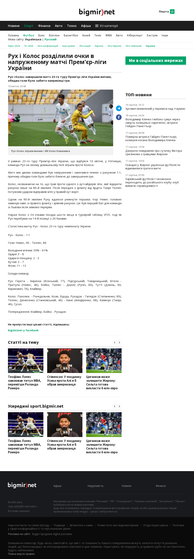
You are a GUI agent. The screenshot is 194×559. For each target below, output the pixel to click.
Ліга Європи (114, 46)
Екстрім (152, 35)
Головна (13, 35)
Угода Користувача (155, 525)
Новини (14, 26)
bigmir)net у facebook (23, 330)
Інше (165, 35)
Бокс (41, 35)
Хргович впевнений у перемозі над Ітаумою (155, 108)
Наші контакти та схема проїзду (28, 525)
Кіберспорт (135, 35)
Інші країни (68, 46)
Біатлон (54, 35)
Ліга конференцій (47, 46)
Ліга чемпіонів (133, 46)
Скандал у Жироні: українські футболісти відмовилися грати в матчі (152, 166)
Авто (59, 26)
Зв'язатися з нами (81, 525)
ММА (109, 35)
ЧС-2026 (28, 46)
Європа (99, 46)
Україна (150, 46)
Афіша (86, 26)
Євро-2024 (14, 46)
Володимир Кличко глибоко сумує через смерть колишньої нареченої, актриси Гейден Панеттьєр (152, 122)
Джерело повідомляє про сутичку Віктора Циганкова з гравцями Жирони (153, 152)
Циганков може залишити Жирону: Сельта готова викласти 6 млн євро (102, 382)
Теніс (97, 35)
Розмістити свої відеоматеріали (117, 525)
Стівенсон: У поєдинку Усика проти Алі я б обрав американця (64, 380)
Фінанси (44, 26)
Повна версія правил (21, 554)
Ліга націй (85, 46)
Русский (50, 39)
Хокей (86, 35)
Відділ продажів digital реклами (52, 534)
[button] (114, 342)
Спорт (29, 26)
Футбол (28, 35)
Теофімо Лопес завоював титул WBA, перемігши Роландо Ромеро (24, 382)
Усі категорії (109, 26)
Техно (72, 26)
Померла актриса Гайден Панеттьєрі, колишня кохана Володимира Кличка (151, 138)
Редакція (59, 525)
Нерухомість (96, 486)
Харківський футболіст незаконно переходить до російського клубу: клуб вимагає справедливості (152, 182)
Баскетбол (71, 35)
